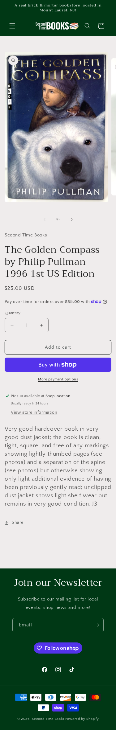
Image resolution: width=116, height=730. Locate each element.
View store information (34, 412)
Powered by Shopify (82, 719)
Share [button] (18, 522)
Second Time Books (48, 719)
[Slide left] (44, 219)
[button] (12, 26)
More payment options (58, 379)
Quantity (12, 313)
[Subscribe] (96, 625)
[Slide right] (72, 219)
